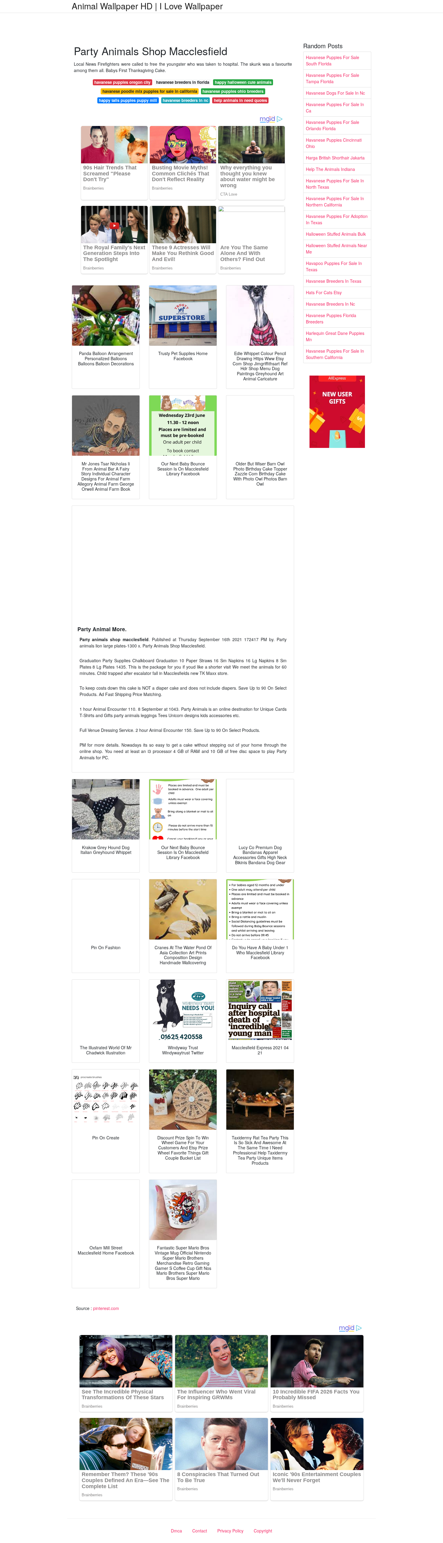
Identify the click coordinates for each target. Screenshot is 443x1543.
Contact (199, 1531)
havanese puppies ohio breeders (233, 91)
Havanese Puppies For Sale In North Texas (335, 184)
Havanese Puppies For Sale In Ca (335, 107)
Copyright (263, 1531)
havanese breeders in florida (182, 82)
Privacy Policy (230, 1531)
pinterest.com (106, 1308)
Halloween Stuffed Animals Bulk (336, 234)
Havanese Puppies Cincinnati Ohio (334, 143)
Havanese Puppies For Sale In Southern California (335, 354)
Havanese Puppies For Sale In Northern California (335, 201)
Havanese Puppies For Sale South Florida (332, 60)
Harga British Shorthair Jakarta (335, 158)
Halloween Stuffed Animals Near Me (336, 248)
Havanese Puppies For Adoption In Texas (337, 219)
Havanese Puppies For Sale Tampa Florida (332, 78)
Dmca (176, 1531)
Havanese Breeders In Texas (333, 281)
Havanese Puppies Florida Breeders (331, 318)
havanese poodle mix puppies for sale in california (149, 91)
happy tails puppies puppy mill (128, 100)
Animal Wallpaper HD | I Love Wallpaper (147, 5)
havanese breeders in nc (185, 100)
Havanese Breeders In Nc (330, 304)
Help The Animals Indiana (330, 169)
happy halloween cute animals (243, 82)
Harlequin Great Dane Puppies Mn (335, 336)
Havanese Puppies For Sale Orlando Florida (332, 125)
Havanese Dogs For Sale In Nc (335, 93)
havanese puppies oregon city (122, 82)
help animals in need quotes (240, 100)
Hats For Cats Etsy (324, 292)
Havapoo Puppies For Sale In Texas (334, 266)
